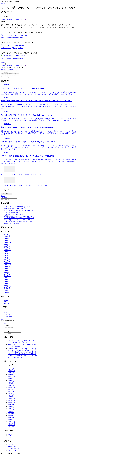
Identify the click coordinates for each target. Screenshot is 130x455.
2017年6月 (7, 259)
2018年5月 (7, 248)
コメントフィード (10, 314)
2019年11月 (7, 237)
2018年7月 (7, 244)
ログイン (7, 310)
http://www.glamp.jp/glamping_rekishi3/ (12, 58)
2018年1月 (7, 251)
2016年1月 (7, 285)
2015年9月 (7, 292)
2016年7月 (7, 274)
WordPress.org (8, 316)
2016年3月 (7, 281)
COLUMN (4, 62)
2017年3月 (7, 261)
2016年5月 (7, 278)
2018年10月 (7, 242)
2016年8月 (7, 272)
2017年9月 (7, 255)
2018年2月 (7, 250)
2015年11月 (7, 289)
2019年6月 (7, 238)
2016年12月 (7, 264)
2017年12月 (7, 253)
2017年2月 (7, 263)
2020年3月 (7, 235)
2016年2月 (7, 283)
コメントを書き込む (6, 194)
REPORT (7, 303)
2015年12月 (7, 287)
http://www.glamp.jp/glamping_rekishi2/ (12, 48)
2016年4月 (7, 279)
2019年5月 (7, 240)
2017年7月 (7, 257)
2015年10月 (7, 291)
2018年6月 (7, 246)
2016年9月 (7, 270)
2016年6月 (7, 276)
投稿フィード (8, 312)
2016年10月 (7, 268)
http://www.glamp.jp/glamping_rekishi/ (12, 37)
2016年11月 (7, 266)
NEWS (6, 301)
